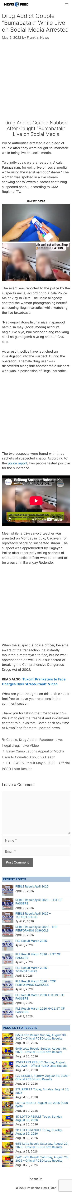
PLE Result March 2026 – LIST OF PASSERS (38, 956)
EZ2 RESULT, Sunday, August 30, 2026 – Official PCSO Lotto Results (42, 1077)
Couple (11, 740)
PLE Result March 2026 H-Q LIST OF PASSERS (40, 1010)
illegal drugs (11, 745)
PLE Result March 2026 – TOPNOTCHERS (32, 969)
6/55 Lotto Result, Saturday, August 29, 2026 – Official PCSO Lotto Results (41, 1145)
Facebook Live (50, 740)
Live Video (30, 745)
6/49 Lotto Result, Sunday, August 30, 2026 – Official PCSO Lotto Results (41, 1050)
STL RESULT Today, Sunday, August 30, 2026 (42, 1091)
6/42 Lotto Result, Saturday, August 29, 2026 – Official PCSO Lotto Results (41, 1158)
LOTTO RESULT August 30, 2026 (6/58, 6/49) (42, 1104)
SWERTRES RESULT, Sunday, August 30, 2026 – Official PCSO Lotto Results (41, 1064)
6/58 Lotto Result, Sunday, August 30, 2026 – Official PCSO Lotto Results (40, 1036)
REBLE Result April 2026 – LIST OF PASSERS (38, 901)
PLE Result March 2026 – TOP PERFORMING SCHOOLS (35, 983)
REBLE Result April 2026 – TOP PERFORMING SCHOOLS (36, 928)
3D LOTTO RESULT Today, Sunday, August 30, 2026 (39, 1118)
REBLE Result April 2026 (31, 886)
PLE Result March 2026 (31, 941)
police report (17, 463)
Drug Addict (28, 740)
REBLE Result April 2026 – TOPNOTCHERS (33, 915)
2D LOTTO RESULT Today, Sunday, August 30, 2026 (38, 1131)
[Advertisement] (36, 82)
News (44, 37)
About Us (36, 1179)
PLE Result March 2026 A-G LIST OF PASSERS (40, 996)
